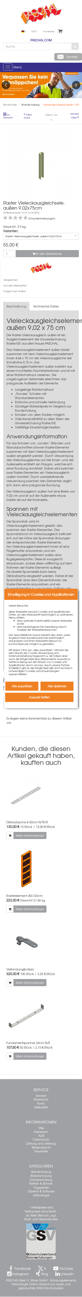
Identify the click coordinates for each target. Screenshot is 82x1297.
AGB (41, 1136)
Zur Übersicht (8, 116)
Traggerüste (41, 1187)
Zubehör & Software (41, 1191)
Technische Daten (46, 306)
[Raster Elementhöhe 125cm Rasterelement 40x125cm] (41, 868)
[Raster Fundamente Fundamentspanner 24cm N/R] (41, 1016)
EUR (34, 31)
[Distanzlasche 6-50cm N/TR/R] (41, 795)
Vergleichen (10, 280)
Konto (41, 1103)
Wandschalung (41, 1172)
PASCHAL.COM (41, 40)
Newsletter (41, 1151)
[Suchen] (75, 46)
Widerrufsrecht (41, 1147)
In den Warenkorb (48, 254)
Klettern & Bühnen (41, 1183)
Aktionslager (41, 1195)
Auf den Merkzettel (14, 285)
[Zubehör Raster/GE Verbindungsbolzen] (41, 942)
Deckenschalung (41, 1180)
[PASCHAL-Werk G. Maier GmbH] (41, 267)
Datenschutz (41, 1139)
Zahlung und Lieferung (41, 1143)
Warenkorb (41, 1099)
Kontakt (41, 1096)
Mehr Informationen (30, 835)
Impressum (41, 1132)
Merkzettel (41, 1107)
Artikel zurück (28, 116)
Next (76, 85)
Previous (6, 85)
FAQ (41, 1128)
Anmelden (49, 31)
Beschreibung (16, 306)
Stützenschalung (41, 1176)
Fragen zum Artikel (14, 291)
